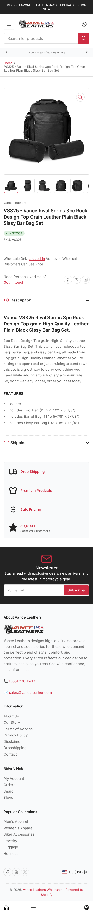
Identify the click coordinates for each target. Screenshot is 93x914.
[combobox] (46, 38)
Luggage (11, 847)
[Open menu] (9, 24)
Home (8, 63)
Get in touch (14, 282)
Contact (10, 754)
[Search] (84, 38)
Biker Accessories (19, 834)
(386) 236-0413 (22, 681)
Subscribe (76, 590)
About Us (11, 716)
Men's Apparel (16, 821)
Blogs (8, 797)
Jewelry (10, 841)
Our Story (12, 722)
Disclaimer (13, 741)
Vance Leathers (15, 203)
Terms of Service (18, 729)
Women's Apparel (18, 828)
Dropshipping (15, 748)
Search (10, 791)
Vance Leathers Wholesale (42, 889)
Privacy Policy (16, 735)
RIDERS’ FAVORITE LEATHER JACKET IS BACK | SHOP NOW (46, 7)
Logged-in (37, 258)
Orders (9, 784)
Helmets (11, 853)
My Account (14, 778)
